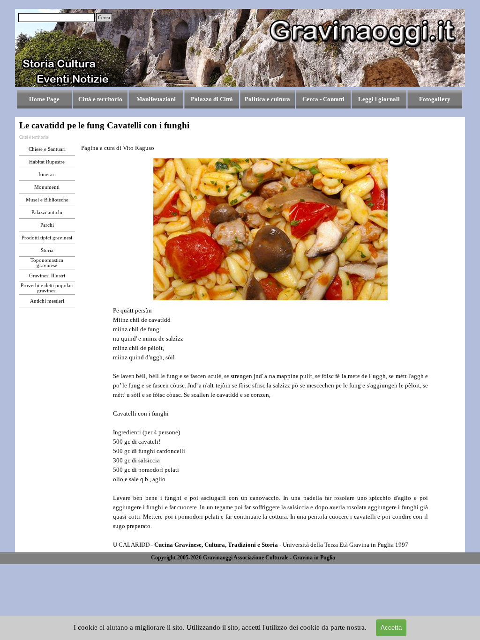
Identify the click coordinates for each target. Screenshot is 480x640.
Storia (47, 250)
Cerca (104, 17)
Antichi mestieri (47, 301)
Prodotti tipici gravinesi (47, 237)
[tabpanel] (142, 148)
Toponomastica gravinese (46, 263)
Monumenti (47, 187)
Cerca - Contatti (323, 99)
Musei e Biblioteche (47, 199)
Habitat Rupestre (47, 161)
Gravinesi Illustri (47, 275)
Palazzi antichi (46, 212)
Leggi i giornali (379, 99)
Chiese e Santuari (47, 149)
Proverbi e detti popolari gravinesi (47, 288)
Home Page (44, 99)
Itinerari (47, 174)
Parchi (47, 225)
